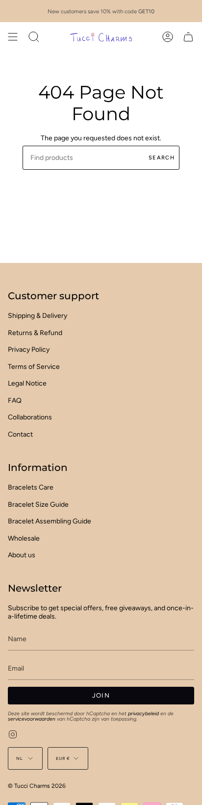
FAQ (15, 400)
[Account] (168, 37)
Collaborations (30, 417)
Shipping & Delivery (37, 316)
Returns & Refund (35, 333)
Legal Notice (27, 383)
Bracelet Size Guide (38, 504)
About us (21, 555)
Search (162, 158)
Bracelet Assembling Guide (49, 521)
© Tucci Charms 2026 (37, 785)
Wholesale (24, 538)
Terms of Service (34, 367)
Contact (20, 434)
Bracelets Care (30, 487)
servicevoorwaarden (31, 719)
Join (101, 695)
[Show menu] (12, 37)
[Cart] (188, 37)
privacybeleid (143, 713)
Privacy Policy (29, 349)
